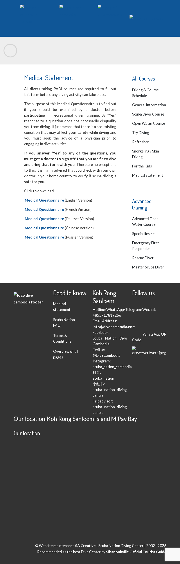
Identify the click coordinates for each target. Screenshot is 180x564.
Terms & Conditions (62, 338)
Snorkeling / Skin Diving (145, 154)
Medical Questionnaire (44, 200)
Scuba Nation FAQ (64, 322)
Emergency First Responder (145, 246)
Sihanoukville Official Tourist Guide (136, 551)
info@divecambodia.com (114, 326)
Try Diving (140, 132)
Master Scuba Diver (148, 267)
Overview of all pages (65, 354)
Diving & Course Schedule (145, 93)
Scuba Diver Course (148, 114)
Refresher (140, 142)
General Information (149, 105)
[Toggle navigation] (10, 50)
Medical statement (147, 175)
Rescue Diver (143, 257)
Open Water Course (148, 123)
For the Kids (142, 166)
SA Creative (85, 545)
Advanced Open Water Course (145, 221)
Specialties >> (143, 233)
